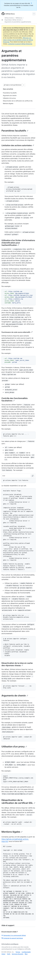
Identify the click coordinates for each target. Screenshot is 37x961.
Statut (3, 954)
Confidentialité (26, 952)
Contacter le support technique (13, 938)
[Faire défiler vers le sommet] (33, 957)
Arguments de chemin (14, 695)
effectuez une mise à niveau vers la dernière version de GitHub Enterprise (18, 40)
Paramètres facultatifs (14, 130)
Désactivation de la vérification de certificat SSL (17, 801)
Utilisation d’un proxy (13, 746)
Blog (26, 954)
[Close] (31, 3)
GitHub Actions (9, 18)
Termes (18, 952)
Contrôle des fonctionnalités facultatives (15, 399)
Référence (19, 18)
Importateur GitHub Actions (13, 20)
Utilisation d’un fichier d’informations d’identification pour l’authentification (18, 242)
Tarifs (8, 954)
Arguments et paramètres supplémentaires (18, 22)
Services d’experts (17, 954)
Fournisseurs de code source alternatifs (16, 332)
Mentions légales (11, 831)
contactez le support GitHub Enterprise (20, 44)
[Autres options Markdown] (23, 84)
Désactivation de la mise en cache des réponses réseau (17, 664)
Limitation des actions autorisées (17, 145)
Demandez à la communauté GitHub (14, 935)
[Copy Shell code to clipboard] (33, 475)
